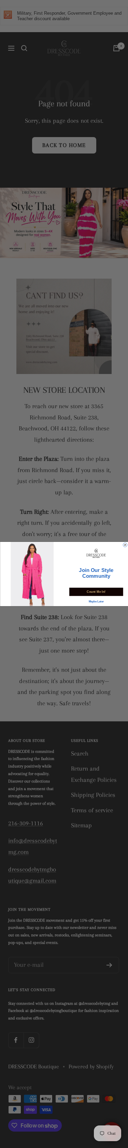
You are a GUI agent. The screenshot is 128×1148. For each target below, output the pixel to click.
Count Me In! (96, 591)
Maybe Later (95, 601)
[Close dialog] (125, 545)
